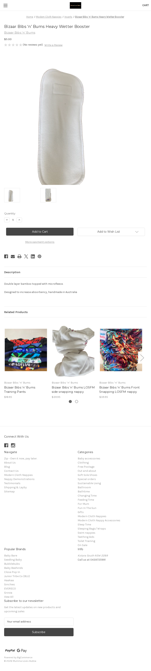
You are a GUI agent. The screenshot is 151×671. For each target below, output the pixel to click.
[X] (26, 256)
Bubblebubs (12, 563)
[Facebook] (6, 256)
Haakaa (9, 580)
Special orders (87, 479)
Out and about (87, 471)
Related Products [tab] (16, 312)
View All (8, 596)
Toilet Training (86, 541)
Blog (7, 466)
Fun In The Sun (87, 508)
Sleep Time (84, 524)
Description (12, 272)
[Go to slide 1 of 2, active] (70, 401)
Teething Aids (86, 537)
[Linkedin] (33, 256)
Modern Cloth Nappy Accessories (99, 520)
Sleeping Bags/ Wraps (92, 528)
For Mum (83, 504)
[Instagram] (13, 445)
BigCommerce (24, 657)
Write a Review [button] (53, 45)
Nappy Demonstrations (19, 479)
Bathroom (84, 487)
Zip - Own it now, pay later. (20, 458)
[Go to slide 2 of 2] (76, 401)
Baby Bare (10, 555)
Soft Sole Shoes (87, 475)
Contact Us (11, 471)
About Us (10, 462)
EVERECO (10, 588)
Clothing (83, 462)
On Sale (82, 545)
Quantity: (10, 213)
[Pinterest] (39, 256)
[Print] (19, 256)
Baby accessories (89, 458)
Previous (5, 357)
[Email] (13, 256)
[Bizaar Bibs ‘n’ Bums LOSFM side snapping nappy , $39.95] (73, 350)
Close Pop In (12, 572)
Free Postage (86, 466)
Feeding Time (86, 499)
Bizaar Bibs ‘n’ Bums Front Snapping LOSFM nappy (119, 390)
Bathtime (84, 491)
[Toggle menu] (5, 5)
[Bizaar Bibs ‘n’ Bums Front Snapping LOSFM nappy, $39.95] (121, 350)
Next (142, 357)
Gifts (81, 512)
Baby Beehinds (13, 568)
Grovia (8, 592)
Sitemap (9, 491)
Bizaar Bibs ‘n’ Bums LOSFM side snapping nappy (73, 390)
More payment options (39, 242)
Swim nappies (86, 532)
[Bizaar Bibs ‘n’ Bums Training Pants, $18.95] (26, 350)
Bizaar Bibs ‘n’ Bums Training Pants (19, 390)
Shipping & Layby (15, 487)
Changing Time (87, 495)
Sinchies (9, 584)
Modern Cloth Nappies (18, 475)
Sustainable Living (89, 483)
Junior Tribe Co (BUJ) (17, 576)
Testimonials (12, 483)
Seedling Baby (13, 559)
